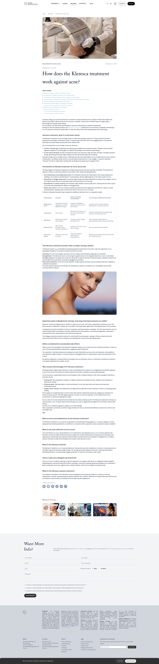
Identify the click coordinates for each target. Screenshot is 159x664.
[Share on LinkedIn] (48, 486)
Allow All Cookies (130, 661)
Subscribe (132, 647)
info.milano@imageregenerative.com (117, 548)
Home (43, 13)
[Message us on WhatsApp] (115, 3)
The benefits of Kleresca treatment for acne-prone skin (59, 95)
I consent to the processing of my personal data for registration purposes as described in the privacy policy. (56, 585)
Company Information (87, 647)
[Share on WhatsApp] (52, 486)
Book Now (131, 3)
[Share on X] (57, 486)
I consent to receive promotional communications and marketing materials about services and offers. (54, 591)
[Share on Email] (61, 486)
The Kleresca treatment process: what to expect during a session (62, 97)
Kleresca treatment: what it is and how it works (57, 93)
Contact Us (122, 3)
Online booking (66, 643)
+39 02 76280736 (80, 548)
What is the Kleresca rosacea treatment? (54, 113)
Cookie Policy (84, 645)
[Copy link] (65, 486)
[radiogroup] (99, 568)
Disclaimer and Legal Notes (88, 649)
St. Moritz (103, 568)
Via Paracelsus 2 (46, 641)
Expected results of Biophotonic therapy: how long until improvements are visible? (66, 99)
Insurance (64, 647)
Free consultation (66, 642)
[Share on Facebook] (44, 486)
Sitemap (64, 651)
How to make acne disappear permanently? (55, 111)
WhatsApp (97, 548)
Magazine (50, 13)
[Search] (107, 3)
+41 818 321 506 (46, 645)
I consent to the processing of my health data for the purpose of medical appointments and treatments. (55, 588)
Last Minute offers (67, 649)
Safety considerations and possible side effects (57, 101)
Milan (95, 568)
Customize (120, 661)
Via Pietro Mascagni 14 (29, 641)
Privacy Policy (85, 643)
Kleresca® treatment (74, 127)
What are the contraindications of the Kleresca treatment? (59, 105)
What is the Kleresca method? (52, 109)
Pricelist (64, 645)
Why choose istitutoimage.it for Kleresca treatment (58, 103)
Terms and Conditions (87, 642)
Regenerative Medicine (62, 13)
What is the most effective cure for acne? (55, 107)
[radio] (92, 568)
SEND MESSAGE (30, 595)
